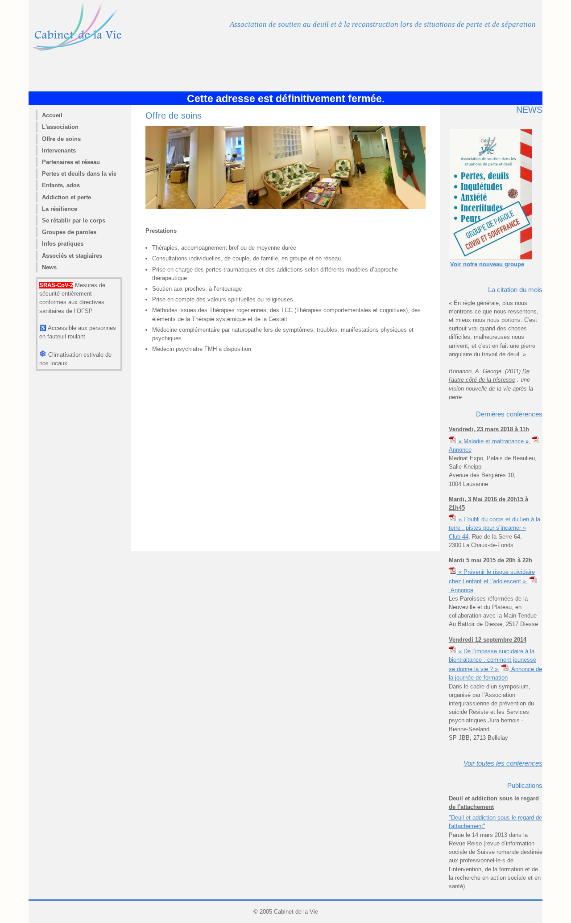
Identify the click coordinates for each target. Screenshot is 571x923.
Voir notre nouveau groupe (487, 264)
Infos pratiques (62, 243)
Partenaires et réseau (71, 162)
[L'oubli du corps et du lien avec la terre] (453, 519)
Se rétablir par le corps (73, 220)
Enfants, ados (61, 185)
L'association (60, 127)
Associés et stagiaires (72, 255)
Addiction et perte (66, 197)
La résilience (59, 209)
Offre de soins (61, 139)
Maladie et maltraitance (493, 441)
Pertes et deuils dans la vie (79, 173)
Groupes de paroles (69, 232)
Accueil (52, 115)
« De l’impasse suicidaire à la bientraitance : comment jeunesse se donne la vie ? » (492, 660)
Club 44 (458, 536)
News (49, 267)
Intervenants (59, 150)
